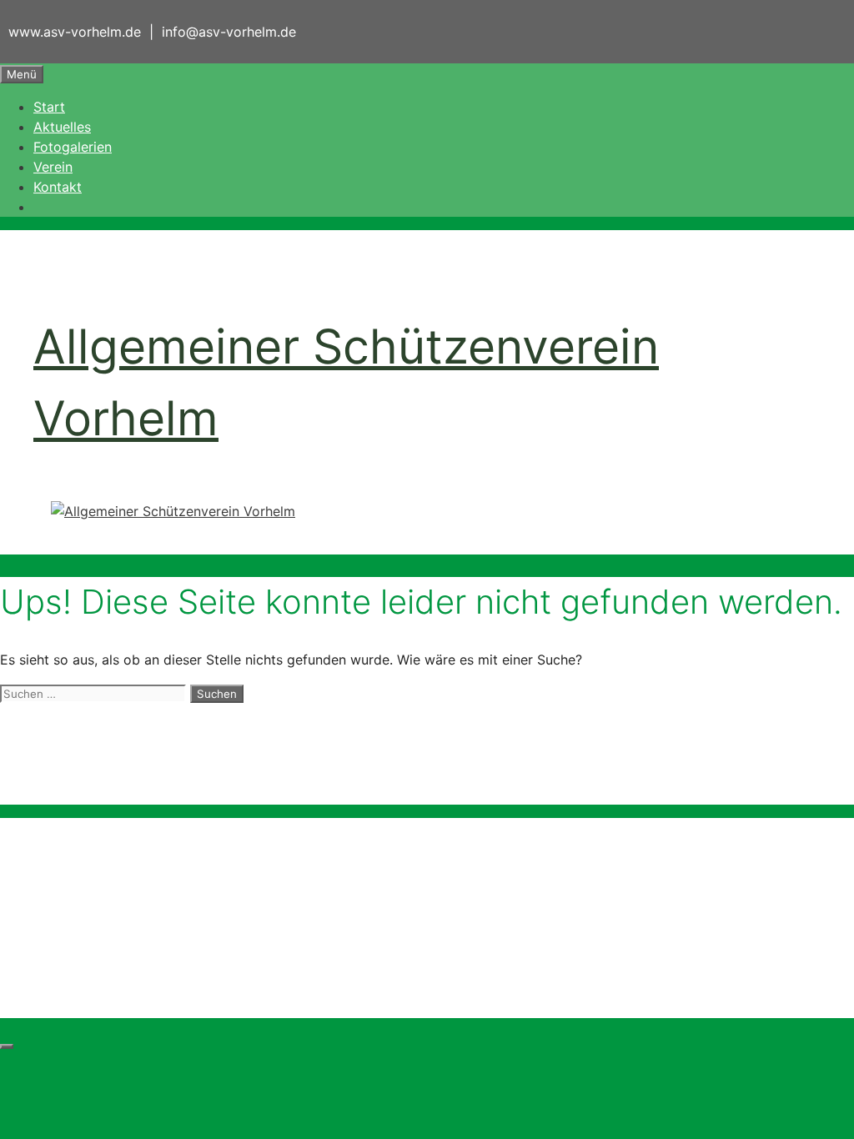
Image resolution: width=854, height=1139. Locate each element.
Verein (53, 166)
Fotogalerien (72, 146)
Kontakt (57, 186)
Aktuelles (62, 126)
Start (49, 106)
